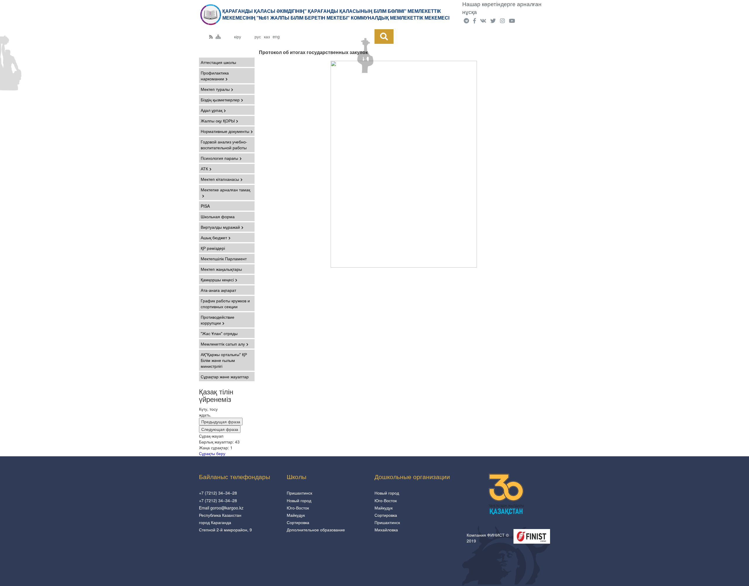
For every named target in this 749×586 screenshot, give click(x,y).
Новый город (299, 500)
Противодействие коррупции (217, 320)
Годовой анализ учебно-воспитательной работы (224, 144)
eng (276, 36)
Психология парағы (219, 158)
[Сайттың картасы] (218, 36)
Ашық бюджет (214, 237)
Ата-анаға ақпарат (218, 290)
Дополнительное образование (316, 530)
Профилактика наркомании (215, 76)
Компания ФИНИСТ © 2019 (488, 538)
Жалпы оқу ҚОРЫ (218, 121)
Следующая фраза (219, 429)
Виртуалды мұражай (220, 227)
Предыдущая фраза (220, 421)
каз (267, 36)
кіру (237, 36)
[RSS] (211, 36)
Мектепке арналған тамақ (225, 190)
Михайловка (386, 530)
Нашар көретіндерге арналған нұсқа (502, 7)
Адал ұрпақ (211, 110)
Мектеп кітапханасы (220, 179)
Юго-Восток (298, 508)
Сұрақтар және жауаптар (225, 376)
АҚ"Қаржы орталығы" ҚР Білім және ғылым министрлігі (224, 360)
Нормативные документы (225, 131)
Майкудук (296, 515)
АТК (204, 168)
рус (258, 36)
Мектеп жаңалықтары (221, 269)
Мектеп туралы (215, 89)
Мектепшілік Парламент (224, 258)
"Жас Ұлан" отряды (219, 333)
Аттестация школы (218, 62)
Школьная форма (218, 216)
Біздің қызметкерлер (220, 100)
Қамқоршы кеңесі (217, 279)
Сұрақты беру (212, 453)
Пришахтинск (299, 493)
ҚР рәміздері (213, 248)
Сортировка (298, 522)
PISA (205, 206)
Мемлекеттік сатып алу (223, 344)
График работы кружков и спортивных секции (225, 303)
